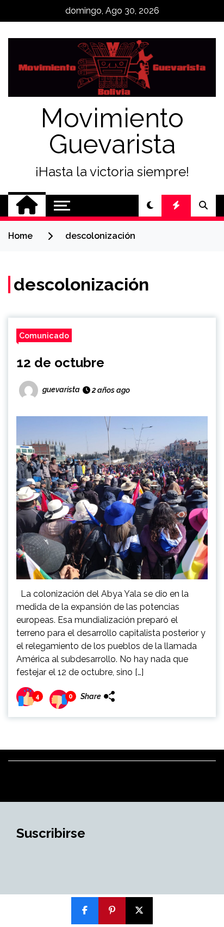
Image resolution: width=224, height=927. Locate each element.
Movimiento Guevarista (112, 131)
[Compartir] (84, 910)
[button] (150, 206)
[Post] (139, 910)
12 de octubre (60, 362)
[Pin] (112, 910)
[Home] (27, 206)
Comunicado (44, 335)
